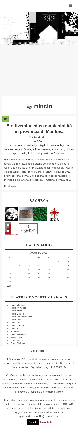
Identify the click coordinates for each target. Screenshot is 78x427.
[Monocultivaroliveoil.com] (40, 214)
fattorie (27, 149)
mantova (45, 149)
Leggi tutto (46, 422)
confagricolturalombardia (49, 145)
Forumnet (15, 331)
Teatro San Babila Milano (21, 317)
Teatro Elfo (15, 329)
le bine (36, 149)
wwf (46, 153)
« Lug (8, 286)
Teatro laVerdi (16, 311)
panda (23, 153)
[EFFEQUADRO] (11, 228)
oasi (62, 149)
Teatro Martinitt (17, 340)
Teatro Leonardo (18, 346)
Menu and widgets (70, 5)
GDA (39, 141)
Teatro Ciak (16, 323)
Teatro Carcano (17, 325)
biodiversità (19, 145)
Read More (10, 186)
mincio (55, 149)
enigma (18, 149)
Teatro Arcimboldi (18, 308)
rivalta (31, 153)
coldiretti (30, 145)
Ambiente (59, 153)
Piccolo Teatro (17, 337)
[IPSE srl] (54, 214)
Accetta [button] (33, 422)
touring (38, 153)
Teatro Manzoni (17, 314)
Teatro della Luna (18, 334)
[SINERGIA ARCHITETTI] (28, 228)
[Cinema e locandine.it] (11, 214)
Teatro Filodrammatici (20, 343)
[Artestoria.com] (26, 214)
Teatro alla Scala (18, 305)
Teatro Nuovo (16, 320)
